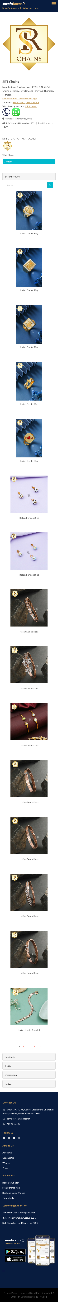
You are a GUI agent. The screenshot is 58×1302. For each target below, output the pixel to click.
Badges (9, 1083)
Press (5, 1168)
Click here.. (31, 106)
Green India (8, 1198)
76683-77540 (13, 1123)
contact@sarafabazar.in (18, 1118)
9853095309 (32, 102)
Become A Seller (10, 1182)
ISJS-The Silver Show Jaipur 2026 (19, 1217)
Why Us (6, 1163)
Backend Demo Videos (13, 1192)
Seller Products (12, 176)
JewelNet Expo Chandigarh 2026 (18, 1212)
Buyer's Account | (12, 8)
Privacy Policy (10, 1292)
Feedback (10, 1057)
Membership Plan (11, 1187)
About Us (7, 1152)
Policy (8, 1065)
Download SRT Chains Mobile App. (19, 98)
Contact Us (8, 1157)
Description (11, 1074)
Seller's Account (30, 8)
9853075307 (19, 102)
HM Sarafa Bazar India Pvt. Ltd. (32, 1296)
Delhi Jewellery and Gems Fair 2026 (20, 1223)
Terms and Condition (29, 1292)
